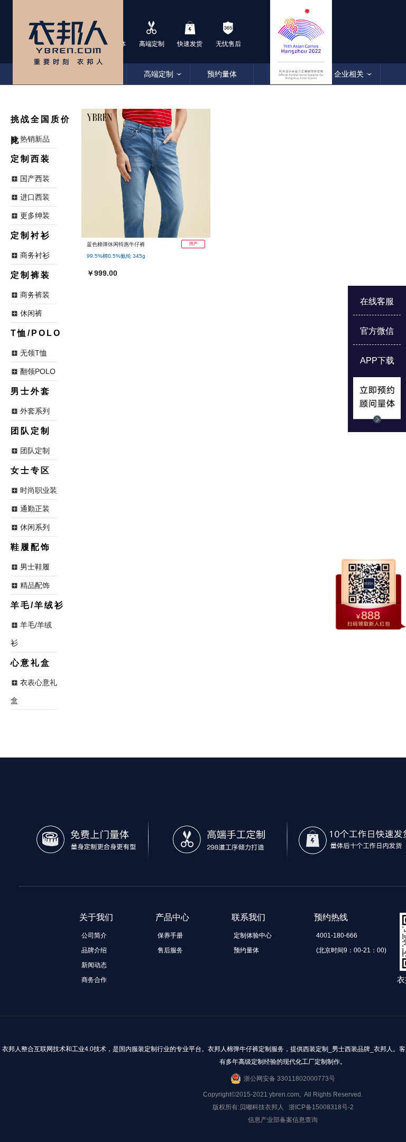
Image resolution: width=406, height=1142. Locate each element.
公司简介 (94, 935)
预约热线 (331, 917)
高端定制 (158, 74)
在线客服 (377, 301)
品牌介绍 (94, 950)
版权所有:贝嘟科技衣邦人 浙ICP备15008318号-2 (283, 1107)
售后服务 (170, 950)
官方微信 (377, 330)
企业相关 (349, 74)
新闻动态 (94, 965)
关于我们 (96, 917)
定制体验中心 (253, 935)
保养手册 (170, 935)
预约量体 (222, 74)
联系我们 (248, 917)
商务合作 (94, 980)
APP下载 (377, 360)
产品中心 (172, 917)
